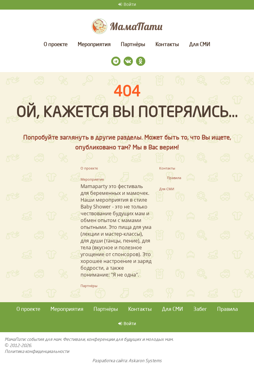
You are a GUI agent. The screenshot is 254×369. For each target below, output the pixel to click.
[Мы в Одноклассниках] (140, 61)
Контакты (167, 44)
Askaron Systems (145, 361)
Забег (200, 309)
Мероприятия (94, 44)
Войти (130, 4)
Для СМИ (199, 44)
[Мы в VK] (128, 61)
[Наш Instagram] (115, 61)
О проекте (56, 44)
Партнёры (133, 44)
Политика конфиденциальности (37, 352)
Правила (174, 177)
